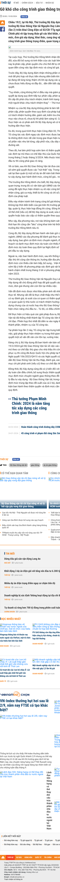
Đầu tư (39, 3)
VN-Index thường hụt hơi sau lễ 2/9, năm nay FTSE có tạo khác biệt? (24, 705)
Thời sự (6, 2)
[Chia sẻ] (2, 29)
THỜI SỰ (10, 857)
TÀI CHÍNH (47, 857)
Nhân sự (49, 3)
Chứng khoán (9, 612)
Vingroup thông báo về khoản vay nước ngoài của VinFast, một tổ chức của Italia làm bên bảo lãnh (15, 637)
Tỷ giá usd (38, 840)
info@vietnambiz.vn (17, 877)
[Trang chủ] (2, 22)
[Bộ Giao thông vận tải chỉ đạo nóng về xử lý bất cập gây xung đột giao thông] (23, 493)
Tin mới (10, 553)
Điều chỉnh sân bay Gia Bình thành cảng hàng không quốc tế (24, 526)
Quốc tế (3, 681)
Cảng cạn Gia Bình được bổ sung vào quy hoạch (22, 520)
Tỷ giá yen (49, 840)
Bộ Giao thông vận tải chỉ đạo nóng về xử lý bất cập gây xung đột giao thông (23, 505)
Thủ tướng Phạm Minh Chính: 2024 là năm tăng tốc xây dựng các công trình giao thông (31, 405)
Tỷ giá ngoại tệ (26, 840)
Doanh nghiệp (38, 644)
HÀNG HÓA (28, 857)
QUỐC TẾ (38, 857)
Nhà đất (7, 563)
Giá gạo (47, 844)
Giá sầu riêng (25, 844)
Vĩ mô (16, 3)
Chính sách (27, 3)
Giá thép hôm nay (11, 844)
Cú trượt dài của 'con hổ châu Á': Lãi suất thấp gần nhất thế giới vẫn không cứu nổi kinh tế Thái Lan (15, 673)
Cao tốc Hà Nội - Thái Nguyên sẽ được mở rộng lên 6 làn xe (24, 514)
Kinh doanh (4, 646)
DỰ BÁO (19, 857)
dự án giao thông (50, 465)
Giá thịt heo (37, 844)
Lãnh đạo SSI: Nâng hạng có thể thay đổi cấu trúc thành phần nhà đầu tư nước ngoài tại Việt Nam (49, 800)
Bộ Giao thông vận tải (18, 465)
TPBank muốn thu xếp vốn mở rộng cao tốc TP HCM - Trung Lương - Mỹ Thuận (22, 534)
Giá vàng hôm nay (11, 840)
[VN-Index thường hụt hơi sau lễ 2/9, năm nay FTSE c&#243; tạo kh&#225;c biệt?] (26, 732)
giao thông (35, 465)
